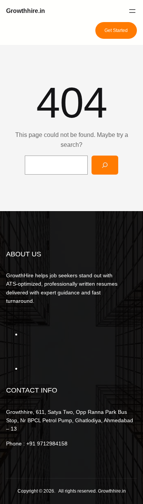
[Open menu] (132, 11)
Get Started (116, 30)
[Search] (105, 165)
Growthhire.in (25, 11)
